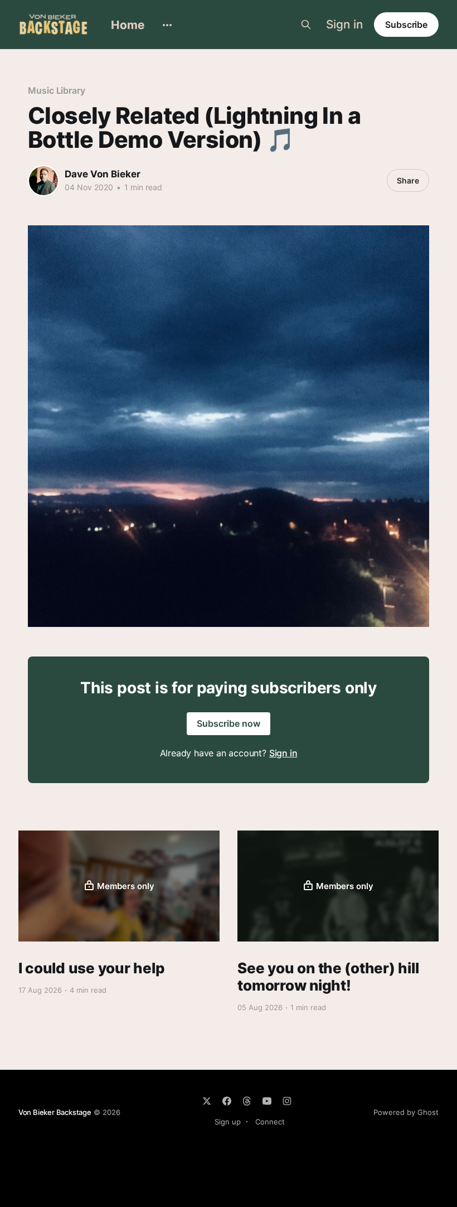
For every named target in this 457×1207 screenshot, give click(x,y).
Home (127, 25)
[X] (206, 1101)
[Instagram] (287, 1101)
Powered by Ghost (406, 1112)
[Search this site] (306, 24)
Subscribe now (228, 723)
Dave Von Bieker (102, 174)
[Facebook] (226, 1101)
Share (408, 180)
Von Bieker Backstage (54, 1112)
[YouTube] (266, 1101)
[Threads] (246, 1101)
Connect (270, 1121)
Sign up (228, 1121)
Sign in (344, 25)
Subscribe (406, 24)
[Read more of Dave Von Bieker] (43, 180)
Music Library (56, 90)
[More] (167, 25)
